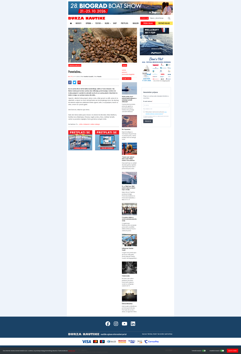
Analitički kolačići (215, 351)
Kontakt (155, 334)
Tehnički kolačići (196, 351)
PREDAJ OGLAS (148, 23)
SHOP (115, 23)
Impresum (144, 334)
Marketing (150, 334)
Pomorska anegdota (75, 65)
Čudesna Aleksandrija (127, 303)
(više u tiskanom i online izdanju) (89, 124)
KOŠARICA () (144, 18)
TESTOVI (98, 23)
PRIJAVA (152, 18)
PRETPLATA (124, 23)
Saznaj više (71, 351)
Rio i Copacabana (126, 129)
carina (124, 70)
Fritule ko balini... (126, 276)
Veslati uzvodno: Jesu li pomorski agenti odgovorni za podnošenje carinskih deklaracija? (129, 99)
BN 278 (70, 76)
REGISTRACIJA (159, 18)
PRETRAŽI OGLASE (164, 23)
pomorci (124, 72)
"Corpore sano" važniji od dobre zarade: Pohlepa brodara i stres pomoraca (128, 158)
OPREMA (88, 23)
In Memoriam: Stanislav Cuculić (127, 249)
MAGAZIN (135, 23)
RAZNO (107, 23)
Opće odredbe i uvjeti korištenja (164, 334)
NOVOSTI (78, 23)
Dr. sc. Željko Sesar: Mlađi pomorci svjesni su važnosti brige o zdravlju (128, 187)
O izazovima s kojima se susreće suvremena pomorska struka (129, 218)
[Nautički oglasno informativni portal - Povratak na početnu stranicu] (86, 18)
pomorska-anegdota (128, 74)
